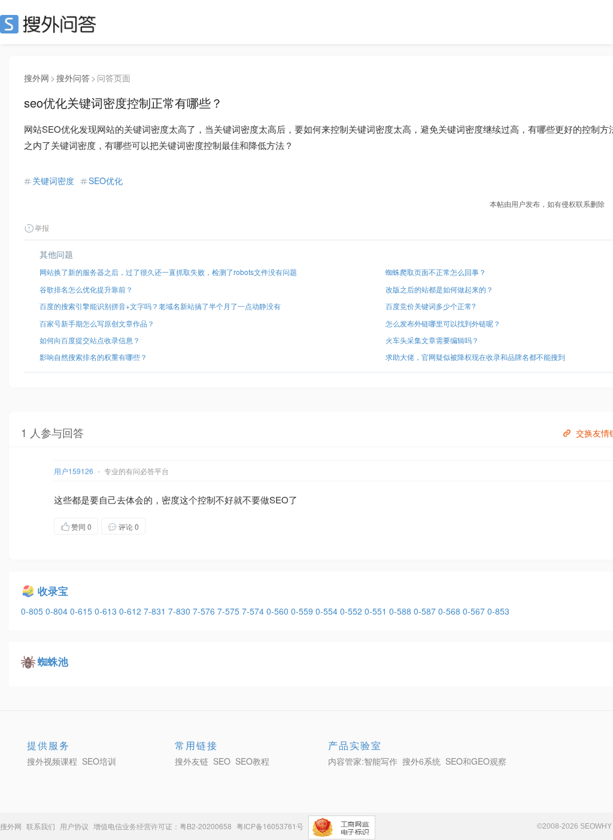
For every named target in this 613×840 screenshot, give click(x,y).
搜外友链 (191, 761)
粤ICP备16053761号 (270, 826)
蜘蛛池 (53, 661)
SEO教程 (252, 761)
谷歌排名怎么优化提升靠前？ (86, 289)
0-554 (327, 611)
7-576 (205, 611)
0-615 (82, 611)
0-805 (33, 611)
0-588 (401, 611)
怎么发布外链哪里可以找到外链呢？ (443, 323)
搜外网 (36, 78)
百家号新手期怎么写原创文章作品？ (97, 323)
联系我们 (40, 826)
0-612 (131, 611)
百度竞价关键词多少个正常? (431, 306)
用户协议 (74, 826)
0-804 (57, 611)
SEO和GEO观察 (475, 761)
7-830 (180, 611)
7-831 (156, 611)
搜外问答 (73, 78)
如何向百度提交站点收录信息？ (90, 340)
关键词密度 (53, 181)
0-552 (352, 611)
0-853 (498, 611)
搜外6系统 (421, 761)
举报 (42, 227)
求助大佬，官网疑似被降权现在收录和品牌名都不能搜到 (475, 357)
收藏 (169, 526)
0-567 (475, 611)
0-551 (377, 611)
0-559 (303, 611)
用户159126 (73, 471)
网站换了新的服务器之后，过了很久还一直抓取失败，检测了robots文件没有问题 (168, 272)
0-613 (107, 611)
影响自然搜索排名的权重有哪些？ (93, 357)
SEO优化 (106, 181)
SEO (51, 24)
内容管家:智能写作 (362, 761)
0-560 (278, 611)
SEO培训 (99, 761)
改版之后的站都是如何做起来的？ (439, 289)
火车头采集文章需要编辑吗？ (432, 340)
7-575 (229, 611)
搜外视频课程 (52, 761)
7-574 (254, 611)
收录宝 (53, 591)
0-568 (450, 611)
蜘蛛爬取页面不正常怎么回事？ (436, 272)
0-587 (426, 611)
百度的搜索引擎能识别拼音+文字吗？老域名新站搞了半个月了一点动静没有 (160, 306)
